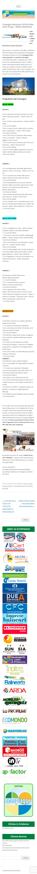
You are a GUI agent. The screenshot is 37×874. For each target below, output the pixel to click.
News (26, 483)
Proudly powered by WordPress (11, 870)
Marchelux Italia (7, 845)
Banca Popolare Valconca (10, 850)
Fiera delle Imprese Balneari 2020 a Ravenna (15, 840)
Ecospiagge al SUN (7, 828)
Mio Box (4, 843)
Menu (18, 6)
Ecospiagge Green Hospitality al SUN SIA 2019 (15, 847)
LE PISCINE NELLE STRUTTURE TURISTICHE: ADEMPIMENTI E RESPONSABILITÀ (9, 506)
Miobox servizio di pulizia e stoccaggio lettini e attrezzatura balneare (27, 503)
